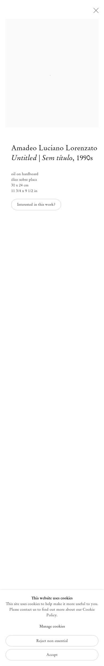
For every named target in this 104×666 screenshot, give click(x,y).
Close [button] (95, 12)
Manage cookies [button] (52, 626)
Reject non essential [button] (52, 640)
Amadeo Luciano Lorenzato (54, 148)
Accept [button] (52, 654)
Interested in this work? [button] (36, 204)
